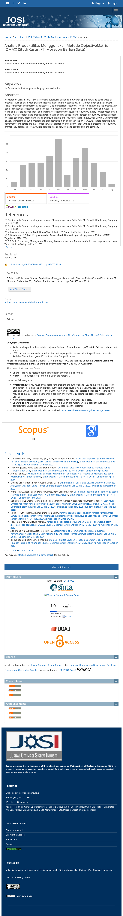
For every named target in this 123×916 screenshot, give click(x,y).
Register (100, 3)
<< (5, 550)
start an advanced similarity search (36, 554)
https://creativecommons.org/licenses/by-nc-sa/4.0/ (87, 410)
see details (23, 206)
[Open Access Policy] (61, 641)
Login (113, 3)
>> (31, 550)
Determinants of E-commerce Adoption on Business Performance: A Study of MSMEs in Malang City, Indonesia (57, 532)
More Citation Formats (19, 289)
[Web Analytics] (11, 895)
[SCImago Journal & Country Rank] (61, 595)
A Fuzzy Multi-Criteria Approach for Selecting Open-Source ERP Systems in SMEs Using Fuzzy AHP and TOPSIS (62, 502)
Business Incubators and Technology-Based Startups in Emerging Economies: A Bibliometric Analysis (64, 493)
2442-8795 (69, 581)
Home (7, 37)
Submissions (12, 839)
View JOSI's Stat (24, 895)
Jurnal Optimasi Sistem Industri (47, 665)
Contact (9, 844)
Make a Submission (61, 567)
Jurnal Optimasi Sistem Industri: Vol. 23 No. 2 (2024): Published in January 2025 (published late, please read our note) (63, 506)
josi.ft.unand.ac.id (23, 802)
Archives (20, 37)
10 (27, 550)
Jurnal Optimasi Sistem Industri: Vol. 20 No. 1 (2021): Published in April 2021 (70, 470)
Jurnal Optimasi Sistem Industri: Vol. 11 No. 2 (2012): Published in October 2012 (64, 517)
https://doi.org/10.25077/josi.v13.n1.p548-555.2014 (35, 264)
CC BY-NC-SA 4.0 (68, 670)
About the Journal (14, 830)
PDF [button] (10, 247)
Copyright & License (15, 835)
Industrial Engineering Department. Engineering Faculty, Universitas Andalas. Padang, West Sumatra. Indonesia (59, 870)
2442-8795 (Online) (20, 877)
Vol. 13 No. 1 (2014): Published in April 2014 (52, 37)
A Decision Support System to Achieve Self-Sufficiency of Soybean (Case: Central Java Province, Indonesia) (62, 460)
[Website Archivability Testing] (14, 849)
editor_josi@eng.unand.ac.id (25, 793)
